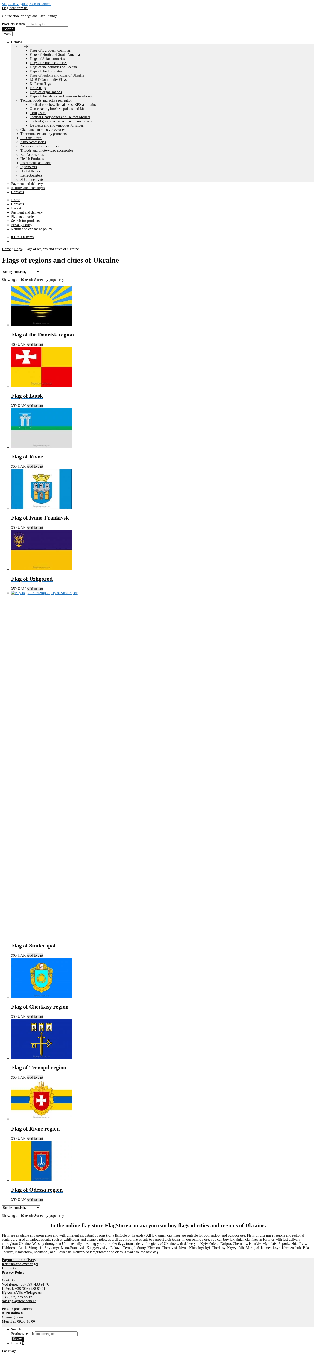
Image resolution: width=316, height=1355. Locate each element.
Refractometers (31, 175)
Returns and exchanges (28, 188)
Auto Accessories (33, 142)
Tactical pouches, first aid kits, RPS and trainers (64, 104)
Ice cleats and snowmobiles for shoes (57, 125)
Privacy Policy (21, 225)
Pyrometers (28, 167)
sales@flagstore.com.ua (19, 1301)
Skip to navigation (15, 4)
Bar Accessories (32, 154)
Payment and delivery (27, 184)
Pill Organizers (31, 138)
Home (15, 200)
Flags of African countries (48, 63)
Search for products (25, 221)
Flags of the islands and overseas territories (61, 96)
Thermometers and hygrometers (43, 134)
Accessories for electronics (39, 146)
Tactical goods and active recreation (46, 100)
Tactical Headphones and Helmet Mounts (60, 117)
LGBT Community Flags (48, 79)
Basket (16, 208)
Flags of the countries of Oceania (54, 67)
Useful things (30, 171)
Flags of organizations (46, 92)
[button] (158, 1351)
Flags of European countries (50, 50)
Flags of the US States (46, 71)
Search (8, 29)
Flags (24, 46)
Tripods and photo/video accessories (46, 150)
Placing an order (23, 216)
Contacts (17, 192)
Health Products (32, 159)
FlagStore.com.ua (15, 8)
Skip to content (40, 4)
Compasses (38, 113)
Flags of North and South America (55, 54)
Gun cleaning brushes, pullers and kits (57, 109)
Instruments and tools (35, 163)
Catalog (16, 42)
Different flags (40, 84)
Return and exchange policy (31, 229)
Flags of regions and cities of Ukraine (57, 75)
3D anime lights (31, 179)
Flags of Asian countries (47, 59)
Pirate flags (38, 88)
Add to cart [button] (35, 344)
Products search (14, 24)
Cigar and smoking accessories (42, 129)
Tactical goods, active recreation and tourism (62, 121)
